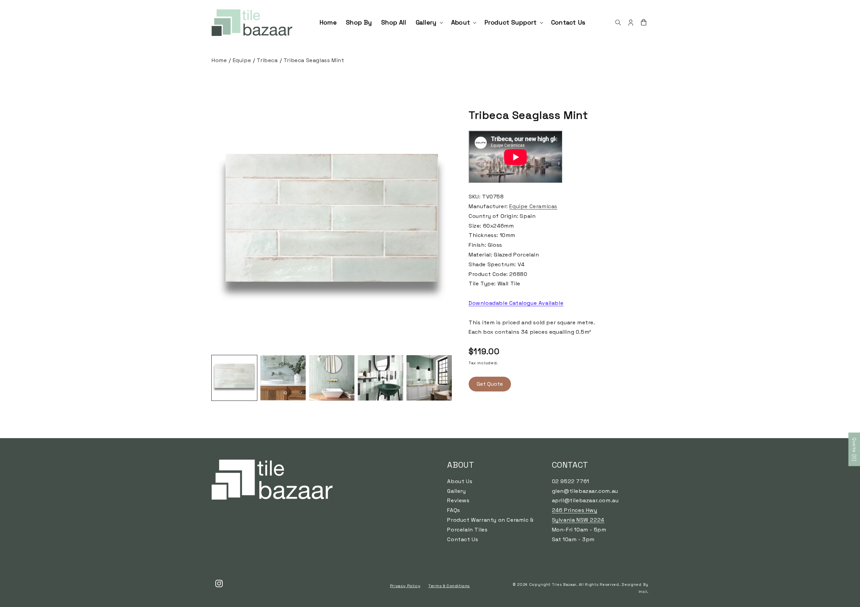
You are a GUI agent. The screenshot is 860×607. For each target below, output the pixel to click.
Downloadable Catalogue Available (516, 303)
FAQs (453, 510)
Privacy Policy (405, 586)
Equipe (242, 60)
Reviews (458, 500)
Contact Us (462, 539)
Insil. (643, 591)
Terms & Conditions (449, 586)
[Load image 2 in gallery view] (283, 378)
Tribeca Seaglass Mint (314, 60)
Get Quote (490, 383)
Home (219, 60)
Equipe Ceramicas (533, 206)
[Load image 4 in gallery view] (380, 378)
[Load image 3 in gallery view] (331, 378)
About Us (459, 481)
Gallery (456, 491)
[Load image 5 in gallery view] (429, 378)
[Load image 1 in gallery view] (234, 378)
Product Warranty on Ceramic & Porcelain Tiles (490, 524)
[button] (429, 22)
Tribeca (267, 60)
